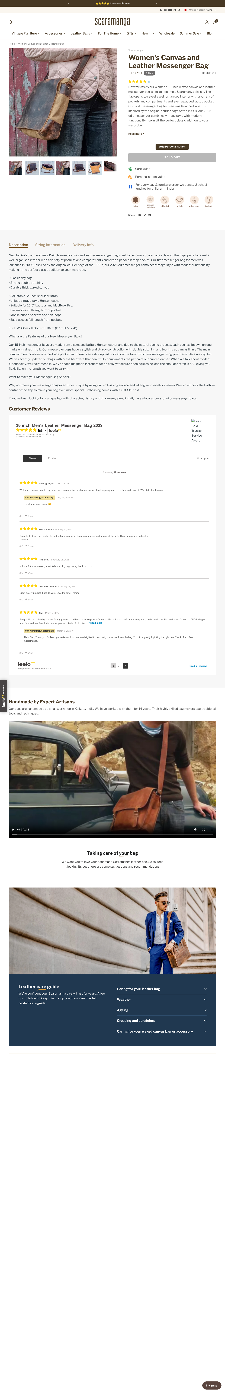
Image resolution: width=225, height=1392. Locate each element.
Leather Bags (80, 33)
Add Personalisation (172, 146)
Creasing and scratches (136, 1020)
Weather (124, 999)
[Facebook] (161, 10)
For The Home (108, 33)
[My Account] (206, 22)
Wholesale (167, 33)
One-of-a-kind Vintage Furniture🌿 (112, 3)
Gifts (130, 33)
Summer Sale (189, 33)
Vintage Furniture (24, 33)
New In (146, 33)
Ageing (122, 1010)
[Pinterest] (174, 10)
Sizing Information (50, 245)
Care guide (142, 169)
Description (18, 245)
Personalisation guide (150, 176)
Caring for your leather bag (138, 989)
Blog (210, 33)
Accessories (54, 33)
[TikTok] (179, 10)
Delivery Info (83, 245)
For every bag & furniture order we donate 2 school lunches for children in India (171, 186)
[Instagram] (165, 10)
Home (12, 43)
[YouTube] (170, 10)
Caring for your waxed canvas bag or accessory (155, 1031)
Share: (132, 215)
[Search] (11, 22)
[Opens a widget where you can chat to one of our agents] (211, 1385)
